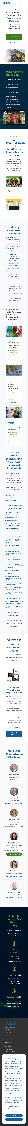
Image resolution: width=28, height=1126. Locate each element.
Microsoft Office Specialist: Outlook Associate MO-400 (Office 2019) (13, 559)
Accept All (14, 1115)
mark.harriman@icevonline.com (14, 782)
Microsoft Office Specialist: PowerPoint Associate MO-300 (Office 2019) (14, 565)
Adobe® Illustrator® (11, 517)
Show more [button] (14, 208)
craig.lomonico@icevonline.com (14, 803)
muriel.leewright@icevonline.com (14, 897)
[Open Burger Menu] (24, 3)
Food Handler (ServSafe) (12, 533)
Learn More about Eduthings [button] (14, 733)
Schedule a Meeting (15, 854)
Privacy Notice (17, 1071)
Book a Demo (14, 42)
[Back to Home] (6, 3)
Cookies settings (14, 1111)
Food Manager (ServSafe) (13, 536)
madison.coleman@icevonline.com (14, 876)
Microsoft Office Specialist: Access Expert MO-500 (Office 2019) (14, 540)
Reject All (14, 1119)
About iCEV (8, 1046)
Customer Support (9, 1035)
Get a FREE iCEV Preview (14, 37)
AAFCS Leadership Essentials (14, 505)
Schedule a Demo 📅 (14, 975)
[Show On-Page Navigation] (25, 1123)
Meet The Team (9, 1049)
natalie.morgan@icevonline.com (14, 826)
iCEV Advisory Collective (11, 1051)
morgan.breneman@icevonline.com (14, 850)
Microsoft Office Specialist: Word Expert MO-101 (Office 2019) (14, 578)
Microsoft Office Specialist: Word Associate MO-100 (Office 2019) (13, 572)
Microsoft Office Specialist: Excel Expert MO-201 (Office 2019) (14, 553)
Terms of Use (16, 1102)
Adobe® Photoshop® (12, 520)
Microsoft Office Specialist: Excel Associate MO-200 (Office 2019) (14, 547)
